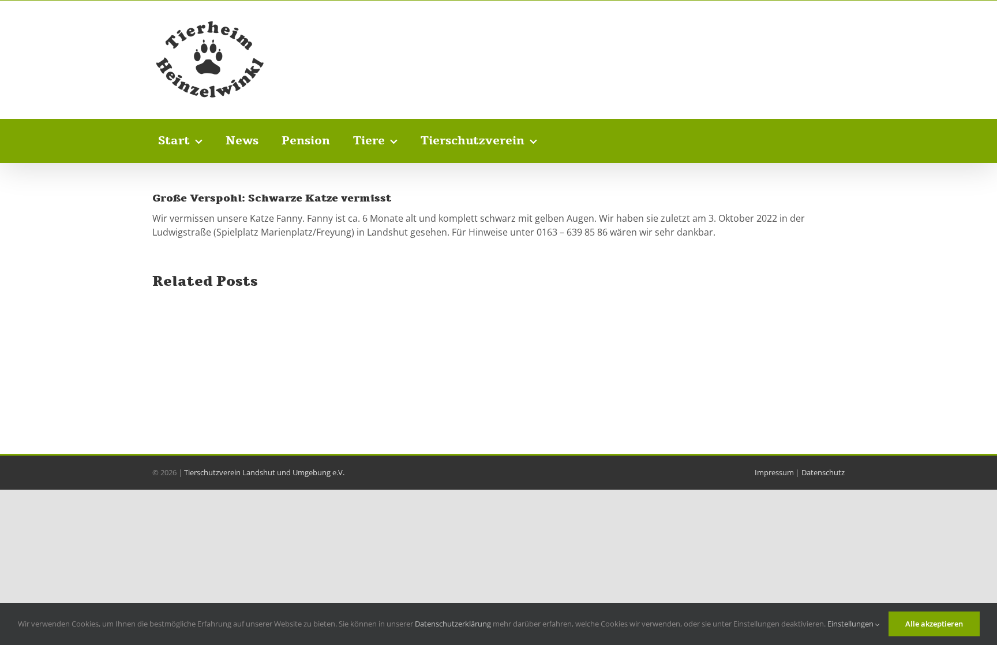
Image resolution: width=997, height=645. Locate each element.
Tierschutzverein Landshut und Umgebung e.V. (264, 472)
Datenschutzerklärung (453, 623)
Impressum (774, 472)
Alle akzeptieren (934, 623)
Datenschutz (823, 472)
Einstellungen (851, 623)
